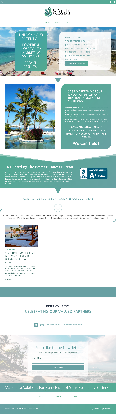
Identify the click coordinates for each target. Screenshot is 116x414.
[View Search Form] (1, 1)
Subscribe (58, 367)
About (47, 22)
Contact (58, 22)
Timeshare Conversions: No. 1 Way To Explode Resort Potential (20, 255)
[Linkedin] (114, 1)
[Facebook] (110, 1)
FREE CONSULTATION (79, 198)
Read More (9, 279)
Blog (69, 22)
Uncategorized (10, 249)
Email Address (37, 358)
